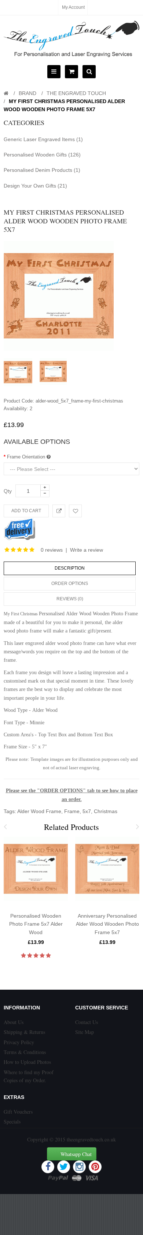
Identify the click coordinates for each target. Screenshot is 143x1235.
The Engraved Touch (76, 93)
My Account (73, 7)
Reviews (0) (69, 598)
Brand (27, 93)
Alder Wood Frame (39, 811)
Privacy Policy (19, 1042)
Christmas (105, 811)
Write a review (86, 550)
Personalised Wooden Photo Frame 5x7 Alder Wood (36, 924)
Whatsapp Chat (76, 1154)
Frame (72, 811)
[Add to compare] (58, 511)
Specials (12, 1121)
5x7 (86, 811)
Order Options (69, 583)
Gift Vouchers (18, 1111)
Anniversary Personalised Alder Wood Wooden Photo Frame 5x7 (107, 924)
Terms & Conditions (25, 1052)
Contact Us (86, 1022)
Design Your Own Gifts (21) (35, 186)
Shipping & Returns (24, 1031)
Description (70, 568)
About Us (13, 1022)
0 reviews (52, 550)
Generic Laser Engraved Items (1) (43, 139)
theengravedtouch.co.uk (91, 1139)
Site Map (84, 1031)
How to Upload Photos (27, 1061)
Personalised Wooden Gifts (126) (42, 155)
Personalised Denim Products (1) (42, 170)
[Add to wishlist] (75, 511)
